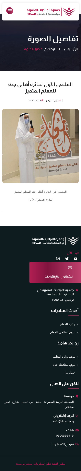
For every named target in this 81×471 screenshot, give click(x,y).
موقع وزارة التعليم (64, 356)
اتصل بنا (70, 373)
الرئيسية (72, 49)
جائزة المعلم (67, 324)
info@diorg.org (63, 421)
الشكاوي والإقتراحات (58, 276)
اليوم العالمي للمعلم (62, 332)
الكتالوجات (53, 49)
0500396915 (65, 435)
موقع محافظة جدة (64, 364)
